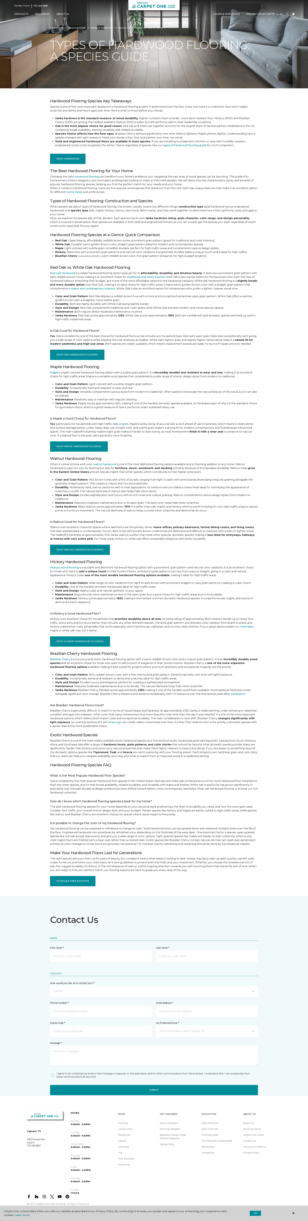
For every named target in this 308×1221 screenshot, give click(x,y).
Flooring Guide (77, 27)
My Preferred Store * (167, 1023)
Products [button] (21, 14)
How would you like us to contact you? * (72, 983)
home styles (74, 192)
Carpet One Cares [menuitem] (253, 1134)
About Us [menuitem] (248, 1123)
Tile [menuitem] (120, 1152)
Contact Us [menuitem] (249, 1140)
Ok (255, 1213)
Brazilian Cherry (60, 659)
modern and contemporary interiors (92, 288)
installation (238, 693)
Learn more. (22, 1215)
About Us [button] (62, 14)
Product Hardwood (102, 27)
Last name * (162, 948)
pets (125, 423)
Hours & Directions (227, 14)
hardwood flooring (87, 176)
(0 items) (293, 14)
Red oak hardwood (62, 273)
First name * (57, 948)
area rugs (115, 722)
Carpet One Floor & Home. (51, 1203)
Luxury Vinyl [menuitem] (125, 1129)
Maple (54, 372)
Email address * (164, 1003)
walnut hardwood (104, 464)
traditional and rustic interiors (146, 277)
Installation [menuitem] (208, 1152)
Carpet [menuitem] (122, 1140)
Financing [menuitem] (124, 1164)
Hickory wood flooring (64, 567)
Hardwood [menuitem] (124, 1134)
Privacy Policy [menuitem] (251, 1152)
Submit (154, 1089)
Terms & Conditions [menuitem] (254, 1146)
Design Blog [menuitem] (167, 1144)
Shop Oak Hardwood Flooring (77, 354)
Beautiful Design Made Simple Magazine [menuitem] (173, 1136)
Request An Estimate (260, 14)
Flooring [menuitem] (123, 1123)
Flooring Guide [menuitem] (209, 1134)
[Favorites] (287, 14)
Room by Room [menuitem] (252, 1129)
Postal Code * (57, 1023)
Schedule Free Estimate (72, 881)
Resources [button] (42, 14)
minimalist (246, 626)
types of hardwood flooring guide (184, 145)
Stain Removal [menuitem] (209, 1123)
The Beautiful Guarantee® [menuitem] (216, 1140)
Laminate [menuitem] (123, 1146)
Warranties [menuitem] (207, 1146)
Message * (56, 1043)
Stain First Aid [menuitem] (209, 1129)
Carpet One (57, 27)
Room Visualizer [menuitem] (169, 1123)
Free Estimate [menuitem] (126, 1158)
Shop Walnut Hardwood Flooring (79, 549)
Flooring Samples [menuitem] (170, 1129)
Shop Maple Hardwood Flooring (78, 446)
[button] (281, 14)
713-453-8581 (40, 5)
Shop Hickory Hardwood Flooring (80, 641)
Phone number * (59, 1003)
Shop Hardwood (67, 158)
